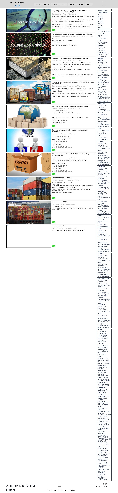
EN (19, 5)
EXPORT (101, 360)
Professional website (104, 465)
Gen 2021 (100, 27)
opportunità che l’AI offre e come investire (104, 363)
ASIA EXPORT (56, 204)
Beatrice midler (66, 134)
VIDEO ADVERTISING (103, 357)
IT (16, 5)
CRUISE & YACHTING (104, 366)
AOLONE (38, 4)
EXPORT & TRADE (102, 332)
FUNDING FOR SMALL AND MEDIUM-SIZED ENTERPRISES (72, 34)
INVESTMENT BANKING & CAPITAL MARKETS (65, 36)
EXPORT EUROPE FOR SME (104, 379)
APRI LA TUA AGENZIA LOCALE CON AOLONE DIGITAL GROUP (104, 65)
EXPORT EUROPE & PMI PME (60, 158)
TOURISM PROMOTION (102, 479)
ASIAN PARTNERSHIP (59, 180)
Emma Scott (82, 36)
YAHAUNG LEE (73, 86)
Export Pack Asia (103, 101)
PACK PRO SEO (103, 337)
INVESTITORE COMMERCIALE (103, 383)
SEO (106, 463)
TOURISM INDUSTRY (102, 395)
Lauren (65, 14)
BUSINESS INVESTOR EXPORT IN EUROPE (101, 46)
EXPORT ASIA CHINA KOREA (103, 348)
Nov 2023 (101, 23)
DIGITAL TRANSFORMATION (104, 414)
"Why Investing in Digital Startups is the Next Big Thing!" (104, 75)
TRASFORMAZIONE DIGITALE (61, 60)
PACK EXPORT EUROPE (104, 422)
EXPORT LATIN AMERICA (59, 86)
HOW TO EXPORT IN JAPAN (61, 178)
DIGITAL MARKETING (102, 407)
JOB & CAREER (103, 405)
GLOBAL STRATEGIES (102, 400)
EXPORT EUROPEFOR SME (104, 410)
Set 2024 (100, 16)
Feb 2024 (100, 20)
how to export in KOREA (59, 202)
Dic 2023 (100, 22)
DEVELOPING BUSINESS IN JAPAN (102, 86)
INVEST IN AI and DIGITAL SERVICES (103, 429)
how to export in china (58, 226)
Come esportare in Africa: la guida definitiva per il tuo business (70, 106)
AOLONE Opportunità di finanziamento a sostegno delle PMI (70, 58)
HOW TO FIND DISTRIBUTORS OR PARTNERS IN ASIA (104, 97)
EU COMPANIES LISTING (103, 339)
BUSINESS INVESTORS (102, 51)
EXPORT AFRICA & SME (59, 108)
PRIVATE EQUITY (57, 14)
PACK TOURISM (103, 385)
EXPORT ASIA (56, 134)
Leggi (53, 30)
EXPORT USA (103, 345)
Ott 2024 (100, 14)
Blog (88, 4)
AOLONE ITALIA (17, 3)
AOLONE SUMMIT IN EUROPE (104, 32)
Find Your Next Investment (102, 71)
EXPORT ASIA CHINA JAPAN (102, 417)
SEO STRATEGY (102, 354)
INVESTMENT (103, 437)
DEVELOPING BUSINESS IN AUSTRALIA (102, 91)
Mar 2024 (100, 18)
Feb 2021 (100, 25)
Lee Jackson (66, 228)
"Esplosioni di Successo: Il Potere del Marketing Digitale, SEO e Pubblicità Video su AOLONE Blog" (71, 11)
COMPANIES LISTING (102, 342)
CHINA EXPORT (57, 228)
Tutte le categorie (103, 56)
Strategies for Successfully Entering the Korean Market (104, 80)
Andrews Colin (70, 180)
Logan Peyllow (71, 108)
